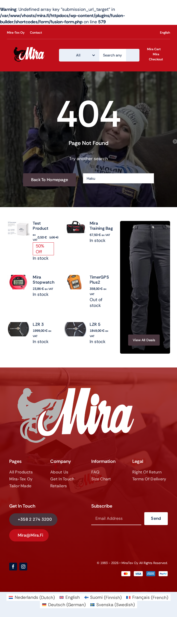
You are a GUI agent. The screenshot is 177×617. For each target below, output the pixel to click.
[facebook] (13, 566)
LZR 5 (95, 324)
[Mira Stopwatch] (18, 278)
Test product (40, 225)
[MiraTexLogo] (30, 48)
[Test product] (18, 224)
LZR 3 (38, 324)
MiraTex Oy (129, 563)
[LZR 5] (75, 325)
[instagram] (23, 566)
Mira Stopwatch (43, 279)
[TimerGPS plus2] (75, 278)
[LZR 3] (18, 325)
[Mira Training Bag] (75, 224)
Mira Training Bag (101, 225)
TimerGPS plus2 (99, 279)
